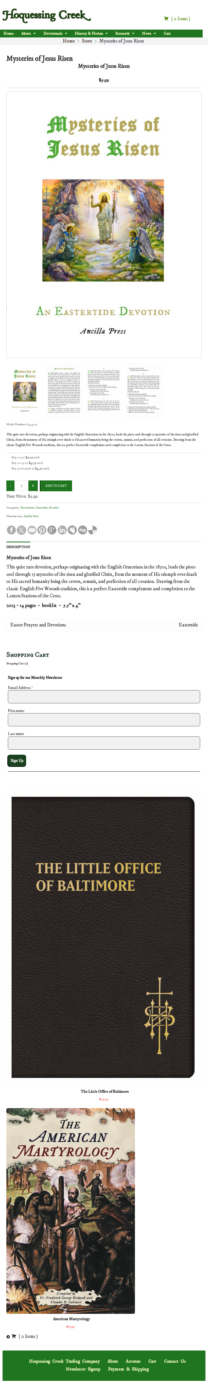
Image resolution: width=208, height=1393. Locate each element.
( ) (180, 19)
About (26, 33)
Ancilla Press (31, 516)
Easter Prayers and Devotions (38, 625)
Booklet (54, 508)
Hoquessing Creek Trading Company (64, 1361)
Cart (167, 33)
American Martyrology (71, 1318)
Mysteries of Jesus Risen (39, 58)
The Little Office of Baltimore (105, 1091)
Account (133, 1361)
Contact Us (175, 1361)
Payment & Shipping (128, 1369)
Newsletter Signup (83, 1369)
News (146, 33)
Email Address (20, 687)
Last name (16, 733)
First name (16, 710)
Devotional (27, 508)
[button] (29, 34)
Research (122, 33)
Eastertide (42, 508)
